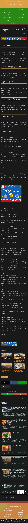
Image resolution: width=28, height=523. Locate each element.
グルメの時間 (5, 376)
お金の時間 (20, 514)
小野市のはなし (7, 516)
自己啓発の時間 (7, 514)
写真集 (20, 516)
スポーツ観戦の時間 (7, 510)
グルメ (7, 512)
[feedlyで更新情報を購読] (7, 394)
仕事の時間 (20, 512)
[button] (5, 386)
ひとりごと (20, 510)
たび (20, 508)
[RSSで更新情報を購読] (20, 394)
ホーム (7, 508)
